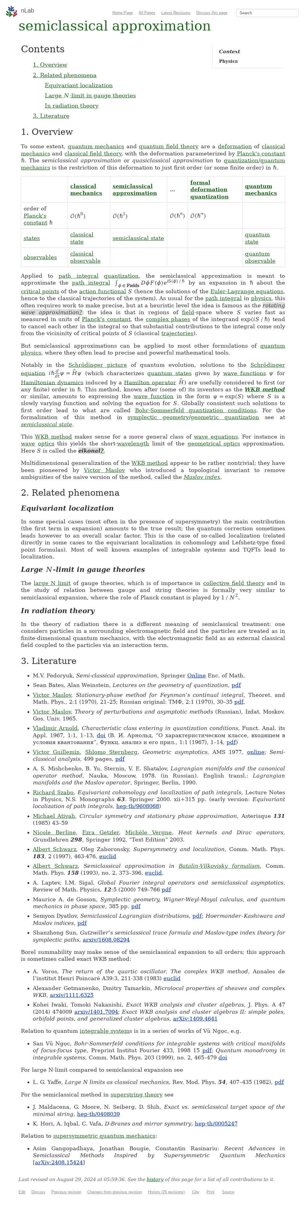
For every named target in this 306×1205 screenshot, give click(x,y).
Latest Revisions (175, 12)
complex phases (168, 319)
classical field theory (93, 153)
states (32, 238)
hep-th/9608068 (137, 806)
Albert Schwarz (54, 849)
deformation (235, 146)
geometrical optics (214, 443)
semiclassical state (138, 238)
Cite (195, 1192)
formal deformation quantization (209, 189)
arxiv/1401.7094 (96, 1012)
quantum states (169, 373)
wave (28, 443)
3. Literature (51, 115)
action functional (102, 291)
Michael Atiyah (54, 816)
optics (46, 443)
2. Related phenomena (65, 75)
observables (40, 257)
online (255, 752)
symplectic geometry (158, 417)
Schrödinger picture (97, 365)
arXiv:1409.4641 (195, 1018)
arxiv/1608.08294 (106, 940)
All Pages (147, 12)
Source (228, 1192)
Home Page (122, 12)
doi (101, 735)
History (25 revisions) (166, 1192)
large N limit (52, 583)
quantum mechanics (96, 146)
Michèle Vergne (148, 832)
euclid (107, 856)
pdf (236, 685)
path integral (79, 276)
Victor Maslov (104, 470)
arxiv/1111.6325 (72, 995)
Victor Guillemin (56, 752)
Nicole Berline (54, 832)
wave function (154, 396)
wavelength (133, 443)
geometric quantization (225, 417)
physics (261, 298)
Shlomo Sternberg (111, 752)
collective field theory (233, 583)
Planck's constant (261, 153)
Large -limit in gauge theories (90, 95)
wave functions (244, 373)
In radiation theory (72, 105)
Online (196, 675)
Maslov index (202, 477)
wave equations (216, 436)
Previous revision (66, 1192)
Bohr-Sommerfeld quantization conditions (195, 410)
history (155, 1179)
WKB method (265, 389)
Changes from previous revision (114, 1192)
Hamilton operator (150, 382)
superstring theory (137, 1094)
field (188, 312)
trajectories (177, 333)
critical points (40, 291)
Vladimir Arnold (55, 728)
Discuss (38, 1192)
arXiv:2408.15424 (59, 1162)
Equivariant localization (79, 85)
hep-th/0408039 (98, 1114)
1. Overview (50, 64)
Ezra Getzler (100, 832)
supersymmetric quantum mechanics (104, 1136)
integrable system (104, 1031)
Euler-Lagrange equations (246, 291)
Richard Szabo (53, 792)
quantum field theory (168, 146)
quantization (241, 160)
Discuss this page (211, 12)
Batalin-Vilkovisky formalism (219, 866)
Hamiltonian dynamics (52, 382)
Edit (22, 1192)
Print (210, 1192)
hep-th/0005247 (216, 1123)
